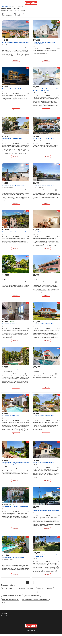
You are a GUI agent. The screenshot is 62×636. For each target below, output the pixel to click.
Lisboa (10, 6)
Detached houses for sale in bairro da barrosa (11, 595)
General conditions (4, 615)
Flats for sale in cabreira (7, 602)
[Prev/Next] (3, 29)
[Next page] (34, 582)
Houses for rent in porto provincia (26, 588)
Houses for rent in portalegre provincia (10, 592)
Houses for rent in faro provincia (28, 592)
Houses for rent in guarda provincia (44, 588)
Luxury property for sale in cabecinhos (10, 599)
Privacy (2, 617)
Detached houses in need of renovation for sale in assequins (34, 599)
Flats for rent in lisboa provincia (8, 588)
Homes (6, 6)
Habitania (2, 6)
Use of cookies (4, 620)
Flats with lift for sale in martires (32, 595)
